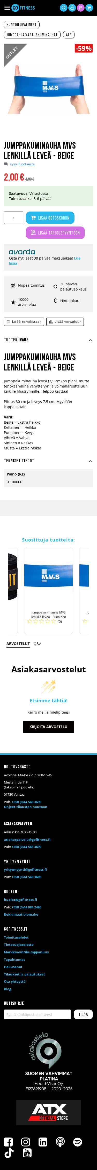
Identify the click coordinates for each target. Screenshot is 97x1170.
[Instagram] (25, 1142)
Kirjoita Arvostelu (48, 726)
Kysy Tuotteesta (22, 164)
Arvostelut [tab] (18, 643)
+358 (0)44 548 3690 (26, 877)
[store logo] (23, 8)
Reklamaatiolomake (21, 914)
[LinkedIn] (43, 1142)
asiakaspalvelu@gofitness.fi (27, 839)
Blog (7, 989)
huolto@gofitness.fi (20, 899)
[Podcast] (60, 1142)
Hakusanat (13, 966)
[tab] (48, 343)
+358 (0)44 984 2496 (26, 907)
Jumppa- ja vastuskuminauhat (32, 35)
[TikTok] (9, 1153)
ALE (69, 35)
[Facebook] (8, 1142)
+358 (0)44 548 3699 (26, 802)
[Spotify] (77, 1142)
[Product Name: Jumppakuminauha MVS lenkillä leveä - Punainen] (48, 591)
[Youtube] (27, 1153)
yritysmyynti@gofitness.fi (25, 869)
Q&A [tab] (37, 643)
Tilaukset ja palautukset (24, 974)
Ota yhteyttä (15, 981)
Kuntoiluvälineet (22, 25)
